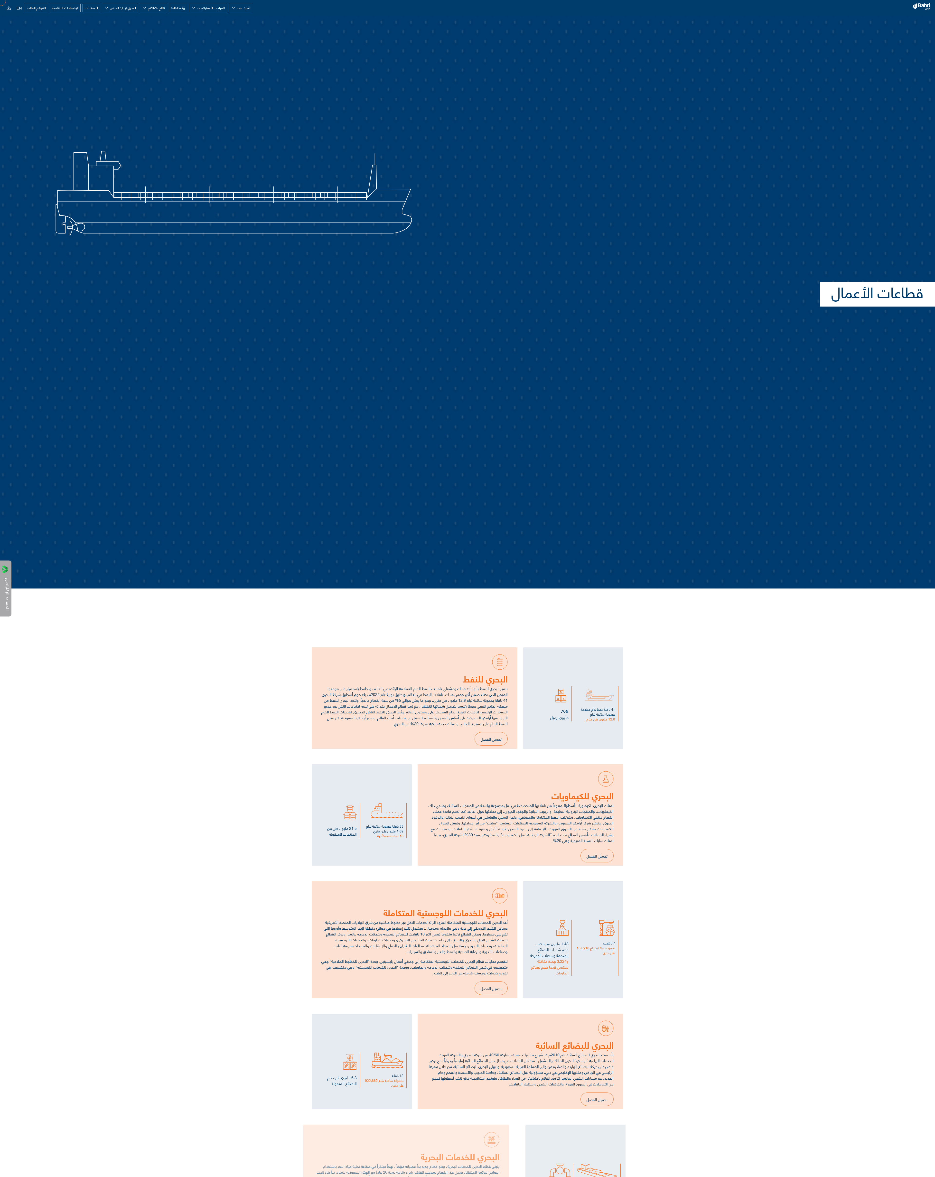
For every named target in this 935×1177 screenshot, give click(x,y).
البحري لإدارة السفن (123, 8)
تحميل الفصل (491, 738)
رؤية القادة (178, 8)
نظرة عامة (243, 8)
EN (19, 8)
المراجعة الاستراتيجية (211, 8)
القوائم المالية (36, 8)
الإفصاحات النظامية (65, 8)
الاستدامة (91, 8)
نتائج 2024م (156, 8)
